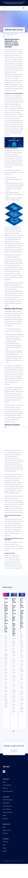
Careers (4, 848)
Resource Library (7, 830)
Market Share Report (8, 791)
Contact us (14, 750)
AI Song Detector (7, 785)
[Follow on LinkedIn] (4, 771)
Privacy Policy (7, 860)
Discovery (5, 788)
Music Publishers (7, 809)
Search (4, 782)
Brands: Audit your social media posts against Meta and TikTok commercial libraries (14, 617)
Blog (4, 827)
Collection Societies (7, 812)
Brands (4, 815)
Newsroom (5, 833)
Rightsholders (6, 803)
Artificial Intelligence (8, 799)
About (4, 845)
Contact (5, 851)
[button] (9, 731)
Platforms (5, 818)
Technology (5, 841)
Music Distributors (7, 806)
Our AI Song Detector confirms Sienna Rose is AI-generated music (22, 613)
